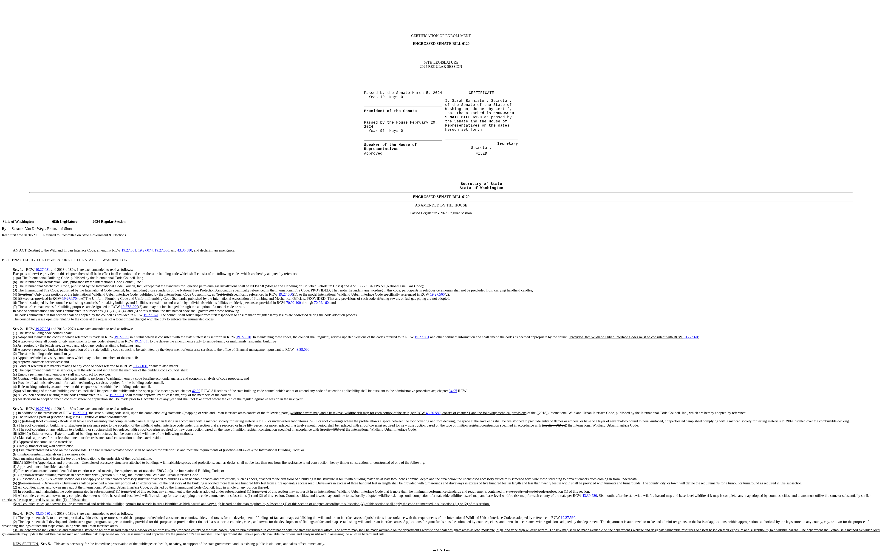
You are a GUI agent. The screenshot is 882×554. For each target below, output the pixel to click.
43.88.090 (302, 349)
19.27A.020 (129, 307)
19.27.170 (69, 298)
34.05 (453, 391)
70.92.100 (293, 303)
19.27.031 (129, 250)
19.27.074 (145, 250)
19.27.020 (243, 337)
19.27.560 (162, 250)
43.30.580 (184, 250)
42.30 (196, 391)
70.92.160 (321, 303)
